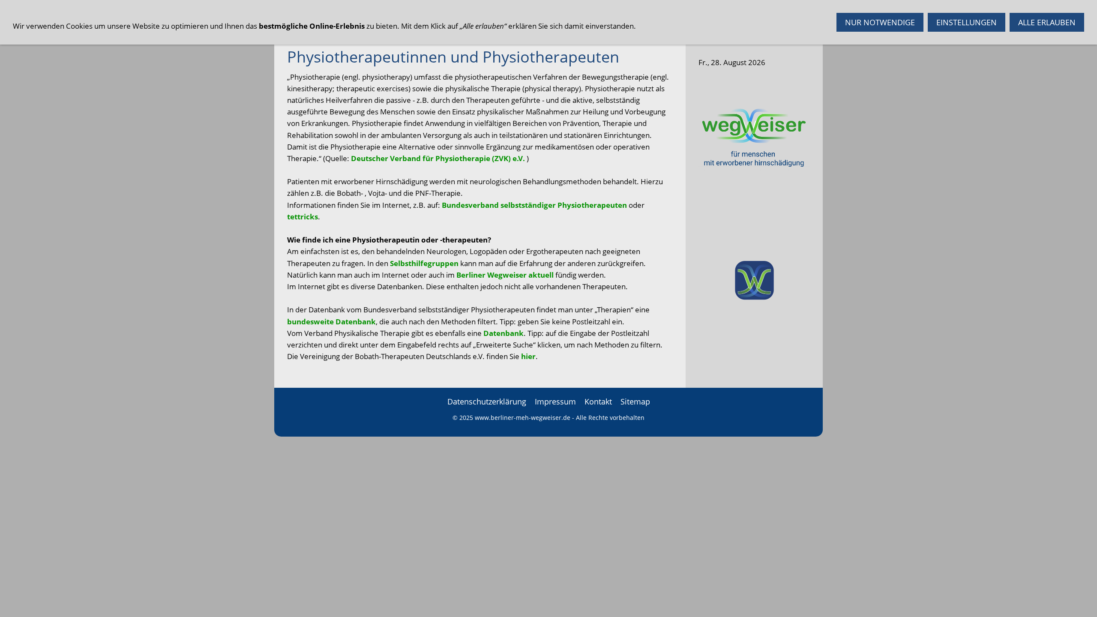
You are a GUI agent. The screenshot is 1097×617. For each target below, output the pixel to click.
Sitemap (635, 401)
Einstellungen (966, 22)
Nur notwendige (880, 22)
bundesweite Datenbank (331, 321)
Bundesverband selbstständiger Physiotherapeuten (534, 205)
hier (528, 356)
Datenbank (503, 333)
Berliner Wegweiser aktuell (505, 275)
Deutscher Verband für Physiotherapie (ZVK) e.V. (438, 158)
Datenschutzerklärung (486, 401)
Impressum (555, 401)
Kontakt (598, 401)
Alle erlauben (1047, 22)
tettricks (302, 217)
